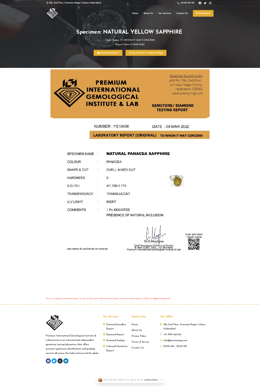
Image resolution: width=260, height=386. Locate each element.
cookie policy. (151, 380)
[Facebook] (200, 3)
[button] (108, 53)
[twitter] (205, 3)
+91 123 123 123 (187, 3)
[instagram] (210, 3)
